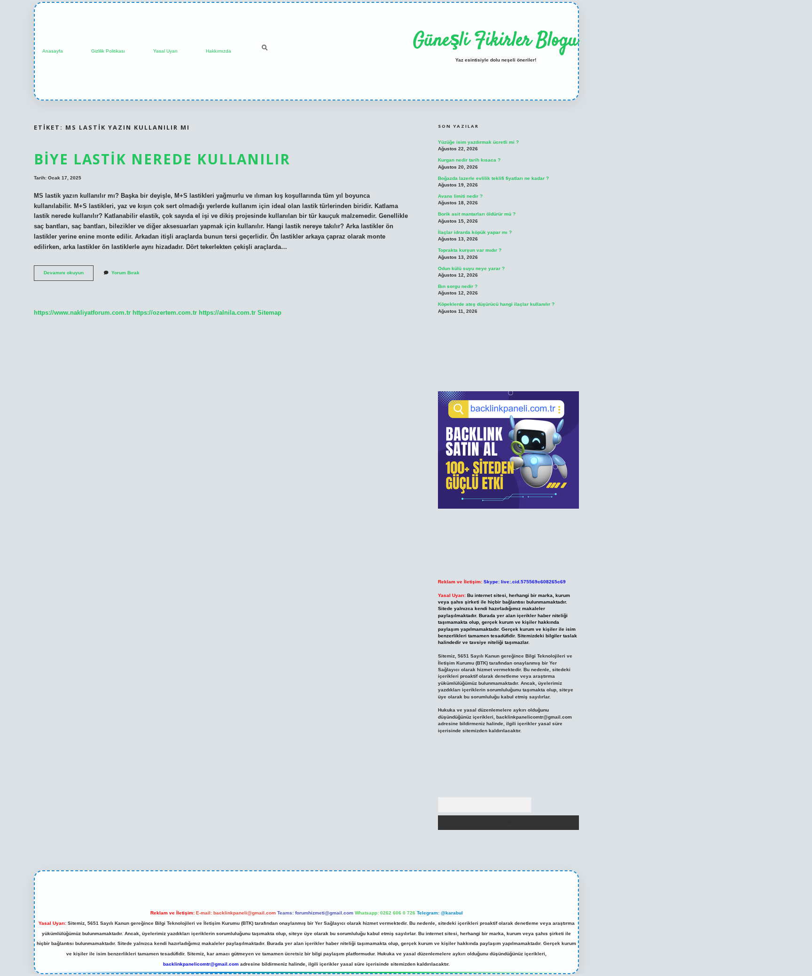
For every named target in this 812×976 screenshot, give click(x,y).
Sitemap (269, 312)
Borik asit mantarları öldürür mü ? (476, 214)
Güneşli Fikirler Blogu (495, 40)
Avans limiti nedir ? (460, 196)
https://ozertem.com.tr (165, 312)
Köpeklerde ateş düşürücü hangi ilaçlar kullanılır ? (496, 304)
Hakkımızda (218, 51)
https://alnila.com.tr (227, 312)
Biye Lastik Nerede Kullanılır (162, 159)
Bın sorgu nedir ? (457, 286)
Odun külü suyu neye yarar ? (471, 268)
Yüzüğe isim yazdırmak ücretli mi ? (478, 142)
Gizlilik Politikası (108, 51)
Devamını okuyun (69, 275)
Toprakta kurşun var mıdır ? (469, 250)
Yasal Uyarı (165, 51)
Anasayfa (52, 51)
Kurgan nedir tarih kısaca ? (469, 160)
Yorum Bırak (125, 272)
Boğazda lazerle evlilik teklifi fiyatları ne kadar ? (493, 178)
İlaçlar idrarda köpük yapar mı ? (475, 232)
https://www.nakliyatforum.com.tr (82, 312)
